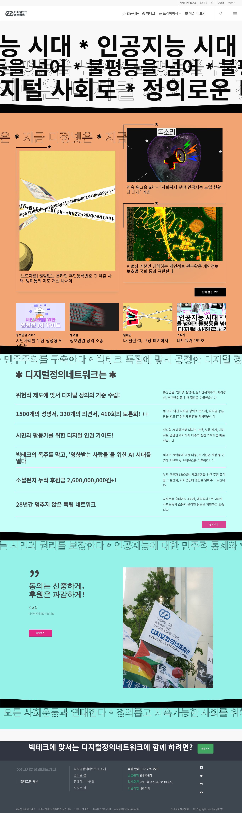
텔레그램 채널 (29, 781)
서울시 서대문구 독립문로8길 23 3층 (54, 808)
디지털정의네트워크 (25, 809)
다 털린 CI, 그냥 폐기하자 (145, 340)
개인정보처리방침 (179, 809)
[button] (235, 13)
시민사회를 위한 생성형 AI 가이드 (39, 342)
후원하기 (205, 748)
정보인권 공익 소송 (86, 340)
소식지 (181, 335)
